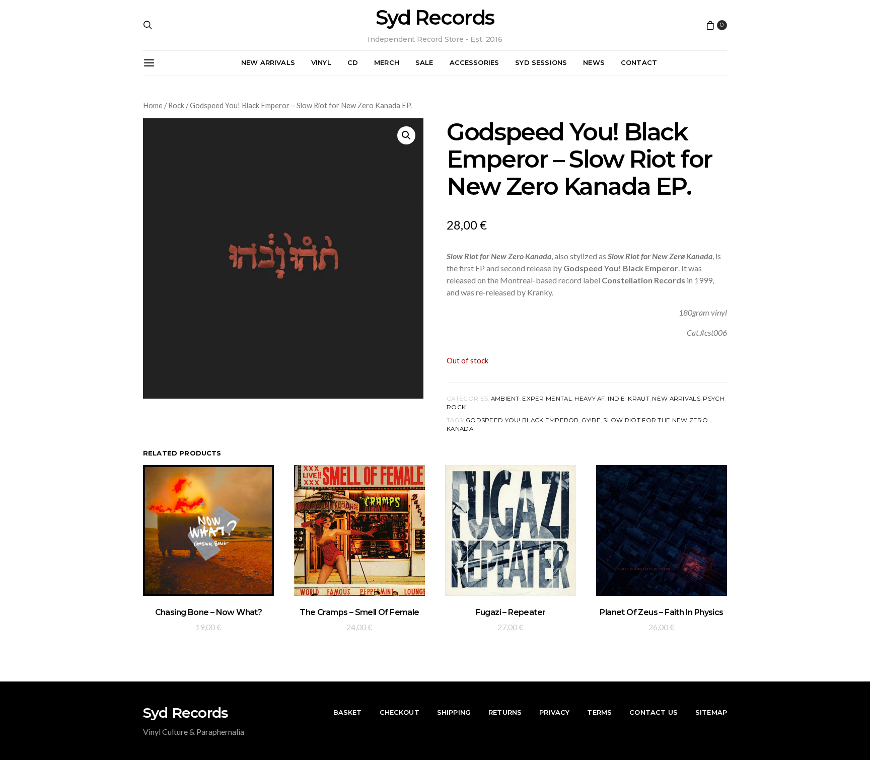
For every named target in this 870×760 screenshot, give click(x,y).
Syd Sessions (541, 62)
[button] (406, 135)
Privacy (554, 712)
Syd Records (435, 18)
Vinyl (321, 62)
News (594, 62)
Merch (386, 62)
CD (352, 62)
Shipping (454, 712)
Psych (713, 398)
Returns (505, 712)
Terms (599, 712)
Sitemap (711, 712)
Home (153, 105)
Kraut (638, 398)
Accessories (474, 62)
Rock (176, 105)
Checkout (399, 712)
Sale (424, 62)
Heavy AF (589, 398)
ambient (505, 398)
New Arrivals (268, 62)
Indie (616, 398)
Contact (639, 62)
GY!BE (591, 420)
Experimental (546, 398)
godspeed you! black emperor (522, 420)
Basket (347, 712)
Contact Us (653, 712)
